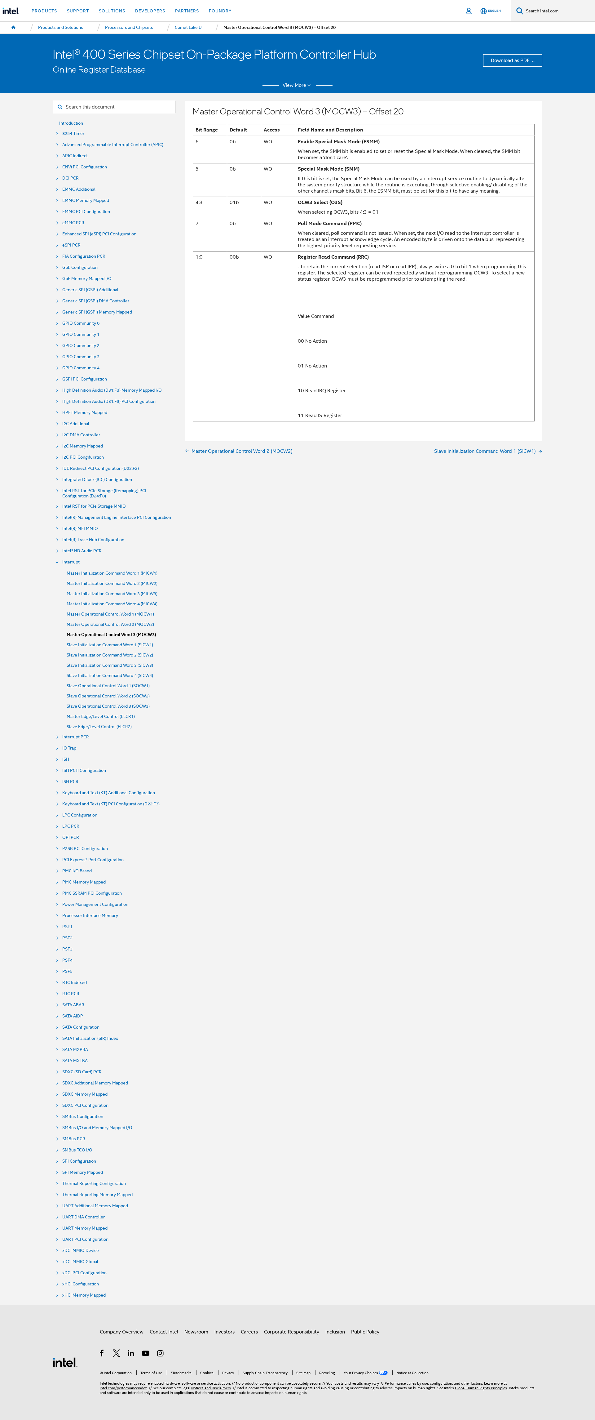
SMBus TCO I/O (77, 1150)
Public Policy (365, 1332)
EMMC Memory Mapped (85, 200)
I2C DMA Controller (81, 435)
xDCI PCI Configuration (84, 1272)
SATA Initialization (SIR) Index (90, 1038)
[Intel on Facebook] (102, 1354)
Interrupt (71, 562)
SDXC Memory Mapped (85, 1094)
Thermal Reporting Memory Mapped (97, 1194)
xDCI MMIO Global (80, 1261)
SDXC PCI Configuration (85, 1105)
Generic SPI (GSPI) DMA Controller (95, 301)
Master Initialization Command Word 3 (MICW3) (112, 593)
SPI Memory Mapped (82, 1172)
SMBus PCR (73, 1139)
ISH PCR (70, 781)
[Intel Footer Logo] (65, 1362)
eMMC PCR (73, 222)
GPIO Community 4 (80, 368)
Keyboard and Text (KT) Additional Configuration (108, 792)
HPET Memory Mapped (84, 412)
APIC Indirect (75, 155)
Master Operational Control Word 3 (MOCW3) (111, 634)
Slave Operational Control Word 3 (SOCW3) (108, 706)
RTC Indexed (74, 982)
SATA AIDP (72, 1016)
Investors (224, 1332)
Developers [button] (150, 11)
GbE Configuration (80, 267)
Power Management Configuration (95, 904)
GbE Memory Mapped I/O (87, 278)
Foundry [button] (220, 11)
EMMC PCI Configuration (86, 211)
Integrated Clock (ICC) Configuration (97, 479)
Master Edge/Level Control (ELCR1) (101, 716)
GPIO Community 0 (80, 323)
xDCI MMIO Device (80, 1250)
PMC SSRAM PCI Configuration (92, 893)
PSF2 (67, 938)
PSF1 (67, 926)
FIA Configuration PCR (83, 256)
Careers (249, 1332)
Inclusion (335, 1332)
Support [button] (78, 11)
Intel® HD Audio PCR (82, 551)
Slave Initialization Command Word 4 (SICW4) (110, 675)
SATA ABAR (73, 1005)
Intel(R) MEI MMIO (80, 528)
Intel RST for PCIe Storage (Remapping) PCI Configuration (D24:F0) (104, 493)
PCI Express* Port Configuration (93, 859)
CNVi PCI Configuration (84, 167)
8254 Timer (73, 133)
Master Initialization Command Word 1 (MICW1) (112, 573)
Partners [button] (187, 11)
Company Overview (121, 1332)
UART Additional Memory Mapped (95, 1206)
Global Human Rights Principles (481, 1388)
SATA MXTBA (75, 1060)
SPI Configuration (79, 1161)
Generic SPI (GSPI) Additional (90, 289)
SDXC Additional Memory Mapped (95, 1083)
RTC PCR (70, 993)
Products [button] (44, 11)
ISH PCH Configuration (84, 770)
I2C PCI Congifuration (83, 457)
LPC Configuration (79, 815)
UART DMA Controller (83, 1217)
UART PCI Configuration (85, 1239)
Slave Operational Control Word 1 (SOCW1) (108, 685)
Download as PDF (510, 60)
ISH (65, 759)
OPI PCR (70, 837)
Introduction (71, 123)
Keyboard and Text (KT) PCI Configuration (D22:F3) (111, 804)
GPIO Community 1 (80, 334)
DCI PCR (70, 178)
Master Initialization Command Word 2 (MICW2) (112, 583)
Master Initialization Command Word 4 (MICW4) (112, 604)
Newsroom (196, 1332)
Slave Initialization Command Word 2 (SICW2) (110, 655)
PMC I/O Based (77, 871)
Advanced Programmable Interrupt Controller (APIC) (112, 144)
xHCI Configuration (80, 1284)
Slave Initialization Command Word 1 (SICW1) (110, 645)
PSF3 (67, 949)
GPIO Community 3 (80, 356)
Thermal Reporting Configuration (94, 1183)
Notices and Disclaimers (211, 1388)
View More (294, 85)
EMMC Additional (78, 189)
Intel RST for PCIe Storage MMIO (94, 506)
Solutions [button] (112, 11)
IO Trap (69, 748)
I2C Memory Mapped (82, 446)
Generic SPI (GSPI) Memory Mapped (97, 312)
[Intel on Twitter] (116, 1354)
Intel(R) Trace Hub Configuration (93, 539)
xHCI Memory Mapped (84, 1295)
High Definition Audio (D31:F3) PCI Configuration (109, 401)
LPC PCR (70, 826)
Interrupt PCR (75, 737)
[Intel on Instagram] (160, 1354)
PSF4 (67, 960)
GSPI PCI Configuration (84, 379)
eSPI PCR (71, 245)
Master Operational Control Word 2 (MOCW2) (110, 624)
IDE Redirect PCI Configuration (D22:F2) (100, 468)
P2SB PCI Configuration (85, 848)
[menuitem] (13, 27)
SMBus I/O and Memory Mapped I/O (97, 1127)
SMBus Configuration (82, 1116)
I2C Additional (75, 423)
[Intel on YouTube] (146, 1354)
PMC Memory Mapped (84, 882)
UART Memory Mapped (85, 1228)
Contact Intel (164, 1332)
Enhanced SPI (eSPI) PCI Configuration (99, 234)
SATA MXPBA (75, 1049)
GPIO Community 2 (80, 345)
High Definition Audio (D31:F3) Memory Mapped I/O (112, 390)
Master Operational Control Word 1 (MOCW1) (110, 614)
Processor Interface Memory (90, 915)
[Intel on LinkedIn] (131, 1354)
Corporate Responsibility (291, 1332)
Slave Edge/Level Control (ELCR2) (99, 726)
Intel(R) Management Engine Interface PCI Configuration (116, 517)
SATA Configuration (80, 1027)
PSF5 (67, 971)
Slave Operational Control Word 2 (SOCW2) (108, 696)
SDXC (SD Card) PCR (82, 1072)
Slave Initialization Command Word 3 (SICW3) (110, 665)
